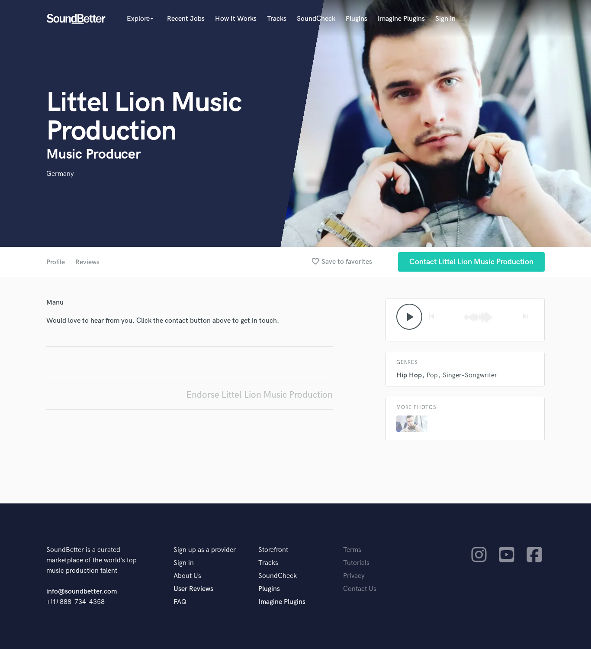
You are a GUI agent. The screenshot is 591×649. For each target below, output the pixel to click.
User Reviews (193, 589)
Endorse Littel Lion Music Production (259, 394)
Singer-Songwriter (470, 375)
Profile (55, 262)
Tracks (276, 19)
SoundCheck (316, 19)
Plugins (356, 19)
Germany (60, 174)
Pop (432, 375)
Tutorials (356, 563)
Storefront (273, 550)
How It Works (236, 19)
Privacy (354, 576)
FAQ (179, 602)
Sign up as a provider (204, 550)
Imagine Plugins (401, 19)
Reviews (87, 262)
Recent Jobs (186, 19)
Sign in (445, 19)
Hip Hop (409, 375)
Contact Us (359, 589)
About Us (187, 576)
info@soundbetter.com (81, 591)
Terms (352, 550)
